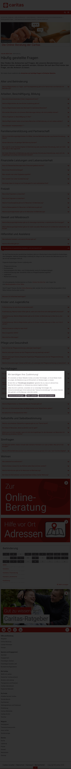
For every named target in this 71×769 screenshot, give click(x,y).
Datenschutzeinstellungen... (17, 395)
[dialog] (35, 384)
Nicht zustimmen (32, 395)
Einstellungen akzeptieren (47, 395)
